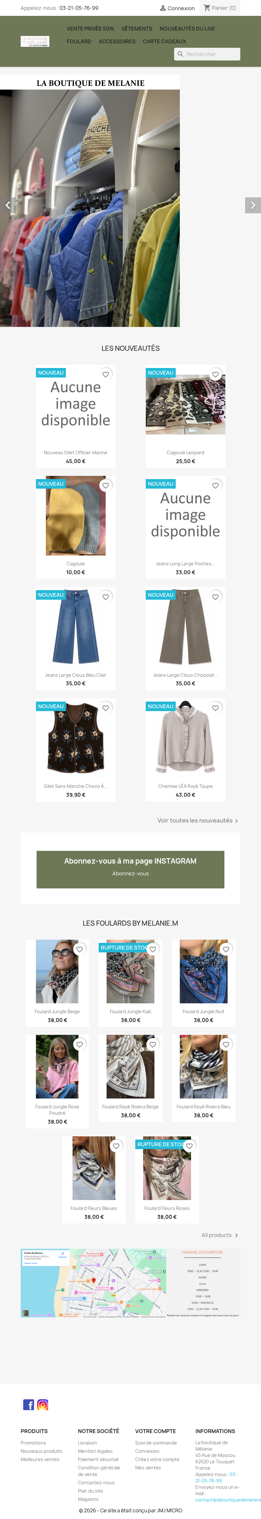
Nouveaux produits (41, 1451)
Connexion (147, 1451)
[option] (130, 201)
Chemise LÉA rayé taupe (185, 786)
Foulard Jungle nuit (203, 1011)
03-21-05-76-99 (79, 7)
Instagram (41, 1403)
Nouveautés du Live (187, 28)
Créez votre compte (157, 1459)
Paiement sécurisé (98, 1459)
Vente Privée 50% (90, 28)
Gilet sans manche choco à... (76, 786)
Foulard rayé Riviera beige (130, 1107)
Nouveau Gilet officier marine (75, 452)
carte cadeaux (164, 41)
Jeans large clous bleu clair (75, 675)
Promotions (33, 1443)
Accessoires (117, 41)
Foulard (79, 41)
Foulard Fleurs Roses (167, 1208)
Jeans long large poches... (185, 564)
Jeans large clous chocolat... (185, 675)
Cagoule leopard (185, 452)
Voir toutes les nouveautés (199, 821)
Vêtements (137, 28)
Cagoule (76, 564)
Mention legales (95, 1451)
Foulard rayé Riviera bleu (203, 1107)
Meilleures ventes (40, 1459)
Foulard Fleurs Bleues (94, 1208)
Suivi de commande (156, 1443)
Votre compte (155, 1431)
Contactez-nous (96, 1483)
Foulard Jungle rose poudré (57, 1110)
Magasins (88, 1499)
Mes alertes (148, 1468)
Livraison (87, 1443)
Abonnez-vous (130, 873)
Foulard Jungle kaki (130, 1011)
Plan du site (90, 1491)
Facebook (27, 1403)
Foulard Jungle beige (57, 1011)
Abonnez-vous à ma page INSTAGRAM (130, 861)
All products (221, 1235)
